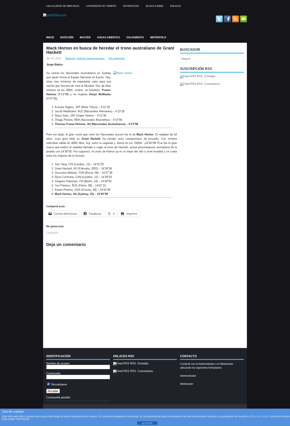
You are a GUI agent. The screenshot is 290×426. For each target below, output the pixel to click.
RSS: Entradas (205, 76)
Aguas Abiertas (108, 37)
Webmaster (186, 383)
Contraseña (53, 373)
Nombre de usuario (57, 363)
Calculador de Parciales (62, 6)
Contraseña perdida (58, 397)
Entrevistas (131, 6)
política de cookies (258, 416)
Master (85, 37)
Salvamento (135, 37)
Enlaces (175, 6)
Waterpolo (158, 37)
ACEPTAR (147, 423)
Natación (66, 37)
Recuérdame (59, 384)
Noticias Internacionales (91, 58)
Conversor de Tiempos (101, 6)
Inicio (50, 37)
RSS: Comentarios (208, 83)
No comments (117, 58)
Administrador (188, 375)
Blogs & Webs (154, 6)
